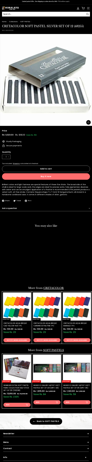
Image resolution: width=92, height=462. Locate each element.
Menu (46, 442)
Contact (46, 448)
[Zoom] (88, 122)
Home (4, 22)
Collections (13, 22)
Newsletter (46, 433)
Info (44, 457)
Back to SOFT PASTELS (47, 421)
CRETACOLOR (53, 288)
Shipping (16, 164)
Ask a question (9, 208)
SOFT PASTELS (25, 22)
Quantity (6, 152)
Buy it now (46, 176)
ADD (7, 278)
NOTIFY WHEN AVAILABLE (17, 340)
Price (4, 130)
